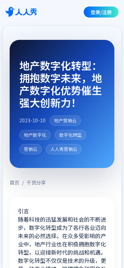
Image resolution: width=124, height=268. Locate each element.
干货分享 (36, 182)
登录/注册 (101, 12)
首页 (14, 182)
